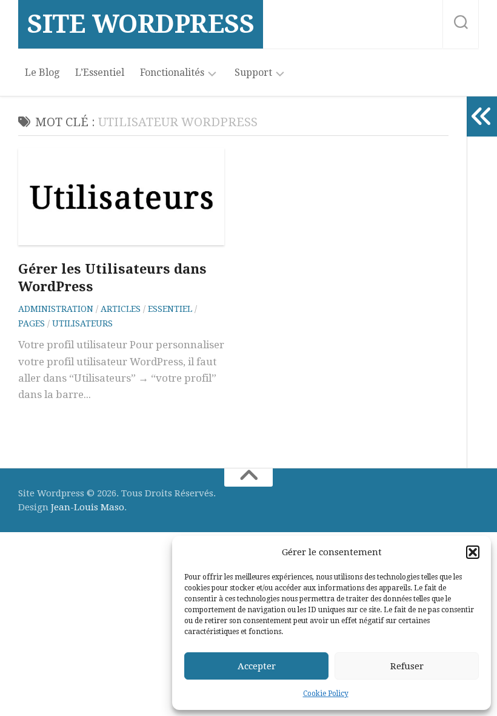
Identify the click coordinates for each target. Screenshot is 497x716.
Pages (31, 323)
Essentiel (170, 309)
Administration (55, 309)
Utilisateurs (82, 323)
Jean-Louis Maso (87, 507)
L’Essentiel (99, 72)
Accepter (257, 666)
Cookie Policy (326, 693)
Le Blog (42, 72)
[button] (473, 552)
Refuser (407, 666)
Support (253, 72)
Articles (121, 309)
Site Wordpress (140, 24)
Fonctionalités (172, 72)
